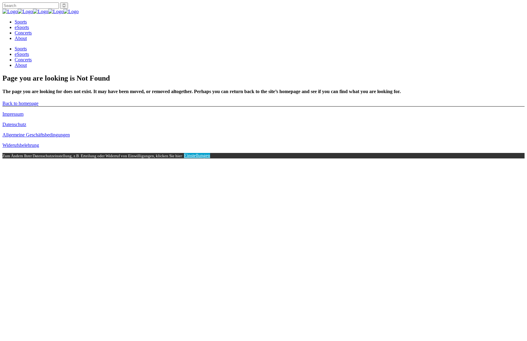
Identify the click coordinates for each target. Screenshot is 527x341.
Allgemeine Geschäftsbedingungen (36, 134)
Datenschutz (14, 124)
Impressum (12, 114)
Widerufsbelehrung (20, 145)
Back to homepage (20, 103)
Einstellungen (197, 155)
